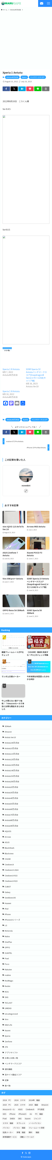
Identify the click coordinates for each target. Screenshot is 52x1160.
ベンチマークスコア (37, 77)
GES (4, 1114)
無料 (30, 1132)
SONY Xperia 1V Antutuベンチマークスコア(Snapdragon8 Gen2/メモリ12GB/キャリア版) (36, 375)
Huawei (8, 903)
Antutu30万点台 (11, 792)
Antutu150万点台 (12, 776)
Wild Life (8, 1024)
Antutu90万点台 (11, 825)
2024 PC (7, 1100)
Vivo (6, 1019)
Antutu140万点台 (12, 770)
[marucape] (11, 3)
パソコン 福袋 (19, 1127)
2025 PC (7, 1104)
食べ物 (7, 1085)
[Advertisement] (26, 40)
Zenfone (8, 1041)
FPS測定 (41, 1109)
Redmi (7, 986)
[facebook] (22, 1153)
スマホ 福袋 (8, 1123)
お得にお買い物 (11, 1058)
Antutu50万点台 (11, 803)
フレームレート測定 (36, 1127)
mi (31, 1114)
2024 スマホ (19, 1100)
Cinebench (9, 864)
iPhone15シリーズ (12, 919)
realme (8, 975)
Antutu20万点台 (11, 787)
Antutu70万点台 (11, 814)
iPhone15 (22, 1114)
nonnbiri (26, 485)
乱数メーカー (8, 1132)
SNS (6, 997)
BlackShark (9, 847)
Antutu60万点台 (11, 809)
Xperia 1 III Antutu (11, 391)
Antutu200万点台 (12, 781)
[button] (6, 88)
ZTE (6, 1047)
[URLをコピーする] (45, 88)
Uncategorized (11, 1013)
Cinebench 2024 (11, 870)
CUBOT (8, 886)
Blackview (9, 853)
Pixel (7, 958)
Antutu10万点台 (11, 748)
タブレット (21, 1123)
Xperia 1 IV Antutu (11, 369)
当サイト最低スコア (13, 1074)
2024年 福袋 (34, 1100)
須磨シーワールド (27, 1137)
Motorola (9, 930)
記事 (7, 1080)
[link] (26, 491)
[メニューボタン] (48, 3)
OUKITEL (8, 953)
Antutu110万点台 (12, 753)
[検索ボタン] (41, 3)
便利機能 (8, 1069)
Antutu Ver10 (10, 737)
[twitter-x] (26, 1153)
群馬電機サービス (10, 1137)
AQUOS (8, 831)
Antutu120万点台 (12, 759)
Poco (7, 964)
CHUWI (8, 859)
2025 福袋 (33, 1104)
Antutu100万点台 (12, 742)
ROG (7, 991)
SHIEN (12, 1118)
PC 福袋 (39, 1114)
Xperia (24, 77)
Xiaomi (7, 1030)
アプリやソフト (11, 1052)
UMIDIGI (8, 1008)
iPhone (8, 914)
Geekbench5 (10, 897)
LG (6, 925)
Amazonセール (9, 1109)
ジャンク (37, 1118)
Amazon (8, 731)
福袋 (37, 1132)
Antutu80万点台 (11, 820)
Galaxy (7, 892)
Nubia (7, 936)
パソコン (6, 1127)
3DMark (8, 726)
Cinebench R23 (11, 881)
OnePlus (8, 942)
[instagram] (29, 1153)
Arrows (8, 836)
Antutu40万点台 (12, 77)
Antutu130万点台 (12, 765)
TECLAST (8, 1002)
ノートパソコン (35, 1123)
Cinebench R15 (11, 875)
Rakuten (8, 969)
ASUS (7, 842)
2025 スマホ (19, 1104)
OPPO (7, 947)
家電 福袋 (21, 1132)
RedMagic (9, 980)
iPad (6, 908)
